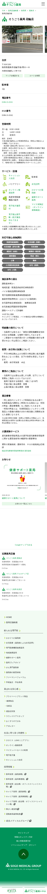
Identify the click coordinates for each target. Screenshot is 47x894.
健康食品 (10, 701)
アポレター (10, 726)
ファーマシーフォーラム (16, 677)
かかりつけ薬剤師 (13, 638)
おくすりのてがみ (13, 721)
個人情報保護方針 (23, 841)
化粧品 (9, 706)
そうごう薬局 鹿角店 (14, 558)
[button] (22, 39)
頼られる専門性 (11, 630)
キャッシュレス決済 (14, 760)
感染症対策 (10, 711)
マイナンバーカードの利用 (17, 750)
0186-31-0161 (7, 102)
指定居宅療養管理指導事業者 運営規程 (16, 451)
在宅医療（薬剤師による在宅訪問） (20, 643)
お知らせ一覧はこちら (23, 504)
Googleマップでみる (23, 545)
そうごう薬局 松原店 (14, 589)
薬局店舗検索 (13, 11)
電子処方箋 (10, 755)
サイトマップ (23, 833)
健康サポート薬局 (13, 657)
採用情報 (8, 766)
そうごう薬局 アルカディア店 (17, 574)
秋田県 (23, 11)
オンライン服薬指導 (14, 745)
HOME (9, 617)
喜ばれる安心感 (11, 688)
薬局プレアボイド (13, 662)
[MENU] (43, 3)
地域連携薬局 (11, 652)
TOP (3, 11)
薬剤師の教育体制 (13, 672)
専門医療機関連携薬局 (15, 647)
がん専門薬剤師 (12, 667)
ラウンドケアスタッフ (15, 716)
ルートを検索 (35, 76)
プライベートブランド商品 (17, 696)
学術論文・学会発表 (14, 682)
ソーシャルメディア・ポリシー (23, 845)
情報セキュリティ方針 (23, 837)
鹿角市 (31, 11)
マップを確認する (12, 76)
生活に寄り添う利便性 (14, 732)
